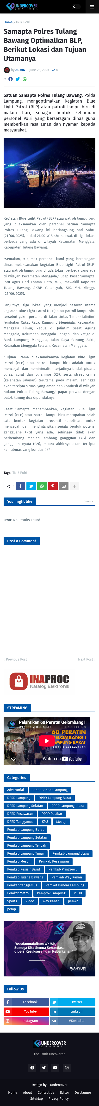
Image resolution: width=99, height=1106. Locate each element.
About (27, 1093)
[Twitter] (18, 79)
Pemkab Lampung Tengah (26, 846)
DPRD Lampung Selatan (25, 806)
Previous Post (16, 659)
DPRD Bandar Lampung (50, 790)
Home (8, 22)
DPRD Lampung (18, 798)
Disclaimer (83, 1093)
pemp (11, 909)
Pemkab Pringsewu (63, 869)
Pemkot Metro (18, 893)
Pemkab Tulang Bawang (25, 877)
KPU (45, 822)
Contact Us (46, 1093)
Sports (12, 901)
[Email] (63, 486)
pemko (73, 901)
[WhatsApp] (25, 79)
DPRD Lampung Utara (67, 806)
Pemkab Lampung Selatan (27, 838)
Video (29, 901)
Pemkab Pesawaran (54, 861)
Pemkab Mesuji (19, 861)
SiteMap (36, 1099)
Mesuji (61, 822)
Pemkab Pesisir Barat (23, 869)
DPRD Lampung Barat (55, 798)
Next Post (85, 659)
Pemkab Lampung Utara (70, 853)
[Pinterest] (53, 486)
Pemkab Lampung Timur (25, 853)
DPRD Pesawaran (20, 814)
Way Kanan (51, 901)
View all (90, 501)
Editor (64, 1093)
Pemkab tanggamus (22, 885)
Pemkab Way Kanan (67, 877)
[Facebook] (10, 79)
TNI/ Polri (23, 22)
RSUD (78, 893)
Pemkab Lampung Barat (25, 830)
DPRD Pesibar (52, 814)
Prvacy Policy (59, 1099)
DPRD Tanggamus (20, 822)
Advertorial (15, 790)
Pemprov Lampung (51, 893)
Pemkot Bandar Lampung (65, 885)
